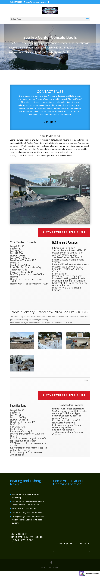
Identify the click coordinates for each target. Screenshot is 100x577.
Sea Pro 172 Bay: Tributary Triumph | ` (28, 512)
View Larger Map (65, 543)
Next (86, 380)
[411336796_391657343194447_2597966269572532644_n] (22, 371)
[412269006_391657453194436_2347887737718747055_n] (22, 348)
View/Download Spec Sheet (64, 232)
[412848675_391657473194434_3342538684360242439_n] (78, 348)
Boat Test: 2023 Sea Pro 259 (24, 508)
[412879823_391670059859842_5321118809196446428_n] (50, 223)
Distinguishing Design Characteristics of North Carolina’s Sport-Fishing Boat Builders (28, 519)
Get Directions (87, 543)
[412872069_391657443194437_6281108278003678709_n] (50, 348)
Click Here (50, 122)
